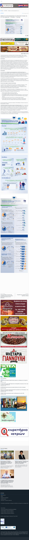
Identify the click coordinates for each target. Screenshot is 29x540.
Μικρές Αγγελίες (3, 495)
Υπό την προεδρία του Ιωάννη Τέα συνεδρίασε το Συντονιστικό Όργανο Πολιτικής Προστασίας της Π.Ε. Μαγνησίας (7, 295)
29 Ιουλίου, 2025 (6, 478)
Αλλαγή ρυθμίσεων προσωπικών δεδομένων (7, 510)
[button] (1, 5)
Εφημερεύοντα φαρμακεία (4, 497)
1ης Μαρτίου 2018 (25, 503)
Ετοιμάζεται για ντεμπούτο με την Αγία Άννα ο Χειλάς (22, 294)
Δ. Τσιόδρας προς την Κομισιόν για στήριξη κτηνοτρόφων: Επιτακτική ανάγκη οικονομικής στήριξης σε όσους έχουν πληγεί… (7, 481)
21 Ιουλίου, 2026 (7, 459)
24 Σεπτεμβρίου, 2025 (23, 459)
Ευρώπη (2, 478)
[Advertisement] (14, 281)
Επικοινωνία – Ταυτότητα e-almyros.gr (6, 500)
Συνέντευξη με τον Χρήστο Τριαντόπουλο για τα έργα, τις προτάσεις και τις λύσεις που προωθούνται (6, 463)
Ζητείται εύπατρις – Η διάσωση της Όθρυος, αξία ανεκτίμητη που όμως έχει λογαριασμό (21, 462)
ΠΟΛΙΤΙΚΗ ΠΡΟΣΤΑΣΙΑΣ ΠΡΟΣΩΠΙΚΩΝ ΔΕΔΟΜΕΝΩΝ (8, 509)
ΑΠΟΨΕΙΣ (5, 10)
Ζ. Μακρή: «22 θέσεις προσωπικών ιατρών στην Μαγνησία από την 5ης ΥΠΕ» (12, 393)
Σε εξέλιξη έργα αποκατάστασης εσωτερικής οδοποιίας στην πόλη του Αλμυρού (13, 387)
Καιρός (2, 496)
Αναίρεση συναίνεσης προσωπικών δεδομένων (7, 513)
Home (2, 10)
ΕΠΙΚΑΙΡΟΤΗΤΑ (2, 459)
